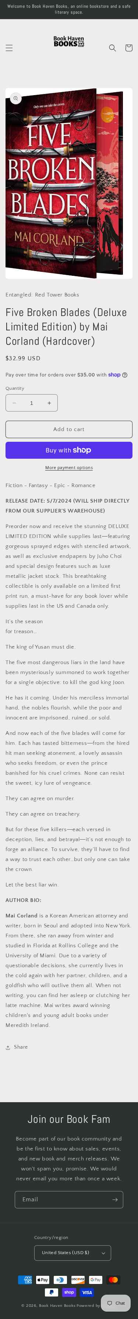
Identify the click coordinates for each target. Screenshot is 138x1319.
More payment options (69, 467)
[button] (9, 48)
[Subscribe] (115, 1199)
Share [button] (21, 1047)
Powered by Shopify (97, 1306)
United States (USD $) (65, 1252)
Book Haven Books (57, 1306)
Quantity (15, 388)
